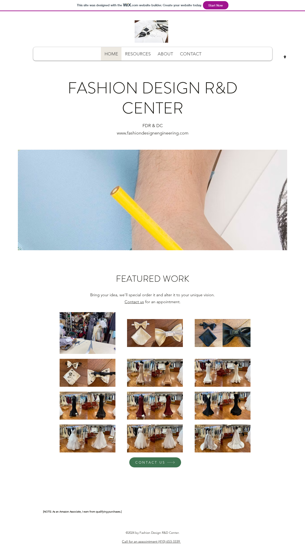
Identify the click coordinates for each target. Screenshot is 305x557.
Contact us (134, 301)
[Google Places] (285, 57)
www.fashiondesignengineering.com (152, 133)
